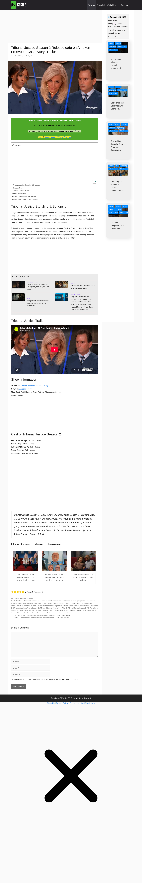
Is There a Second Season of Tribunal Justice (54, 601)
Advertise (91, 703)
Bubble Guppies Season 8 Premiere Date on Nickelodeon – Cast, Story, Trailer (41, 618)
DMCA (83, 703)
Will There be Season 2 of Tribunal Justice (31, 613)
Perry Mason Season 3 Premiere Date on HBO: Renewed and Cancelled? (38, 303)
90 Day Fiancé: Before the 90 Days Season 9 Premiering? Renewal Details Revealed (83, 577)
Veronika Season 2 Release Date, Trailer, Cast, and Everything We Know (38, 286)
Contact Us (74, 703)
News (111, 209)
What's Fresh (122, 46)
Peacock (124, 124)
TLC (116, 166)
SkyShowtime (32, 282)
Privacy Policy (62, 703)
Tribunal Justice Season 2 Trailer (74, 606)
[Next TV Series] (19, 5)
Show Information (19, 194)
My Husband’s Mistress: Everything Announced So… (117, 65)
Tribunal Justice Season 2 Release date (66, 603)
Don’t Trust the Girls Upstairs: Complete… (117, 106)
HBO (29, 298)
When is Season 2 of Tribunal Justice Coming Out (43, 608)
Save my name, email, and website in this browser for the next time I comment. (46, 680)
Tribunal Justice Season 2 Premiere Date (37, 603)
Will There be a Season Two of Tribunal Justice (48, 610)
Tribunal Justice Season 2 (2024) (34, 386)
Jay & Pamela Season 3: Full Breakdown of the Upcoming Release (54, 577)
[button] (94, 569)
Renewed (91, 5)
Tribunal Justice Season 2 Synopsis (49, 606)
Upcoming (124, 5)
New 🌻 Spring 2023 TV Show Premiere (54, 137)
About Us (51, 703)
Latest (111, 43)
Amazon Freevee (26, 389)
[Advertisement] (55, 26)
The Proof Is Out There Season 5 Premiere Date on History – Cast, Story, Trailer (42, 615)
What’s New (111, 5)
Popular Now (18, 188)
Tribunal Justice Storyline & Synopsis (26, 185)
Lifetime (118, 43)
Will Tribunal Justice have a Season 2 (60, 613)
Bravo (111, 124)
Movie (125, 206)
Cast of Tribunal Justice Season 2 (25, 196)
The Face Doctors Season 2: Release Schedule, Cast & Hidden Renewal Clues (26, 577)
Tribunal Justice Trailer (21, 191)
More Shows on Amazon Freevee (25, 199)
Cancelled (101, 5)
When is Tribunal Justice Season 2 (74, 608)
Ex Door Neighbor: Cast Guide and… (117, 226)
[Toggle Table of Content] (93, 182)
